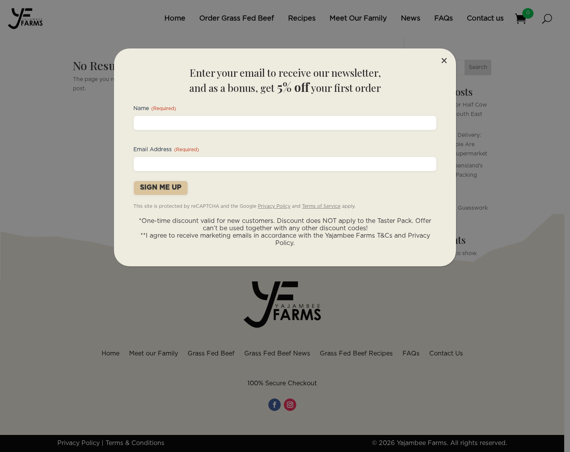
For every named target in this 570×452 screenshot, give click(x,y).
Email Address (166, 149)
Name (154, 108)
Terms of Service (321, 206)
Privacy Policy (274, 206)
